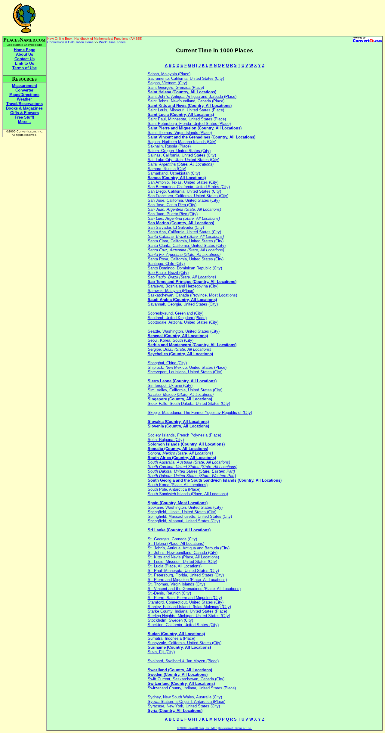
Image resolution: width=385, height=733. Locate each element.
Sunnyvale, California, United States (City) (184, 643)
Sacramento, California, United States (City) (186, 78)
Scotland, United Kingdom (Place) (177, 317)
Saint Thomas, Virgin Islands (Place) (180, 132)
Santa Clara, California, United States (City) (185, 241)
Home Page (24, 50)
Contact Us (24, 59)
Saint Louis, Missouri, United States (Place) (186, 110)
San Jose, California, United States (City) (184, 200)
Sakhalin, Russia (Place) (169, 146)
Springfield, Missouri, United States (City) (184, 521)
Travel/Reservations (24, 103)
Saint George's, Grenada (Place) (176, 87)
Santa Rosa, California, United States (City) (185, 259)
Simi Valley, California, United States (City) (185, 390)
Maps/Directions (24, 94)
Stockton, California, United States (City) (183, 625)
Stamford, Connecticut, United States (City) (185, 602)
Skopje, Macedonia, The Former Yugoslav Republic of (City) (200, 412)
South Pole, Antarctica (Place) (174, 489)
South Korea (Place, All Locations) (178, 485)
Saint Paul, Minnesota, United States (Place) (187, 119)
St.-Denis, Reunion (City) (169, 593)
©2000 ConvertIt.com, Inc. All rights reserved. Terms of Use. (214, 728)
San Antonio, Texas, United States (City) (183, 182)
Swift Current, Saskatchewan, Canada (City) (186, 679)
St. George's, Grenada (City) (172, 539)
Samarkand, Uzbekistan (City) (174, 173)
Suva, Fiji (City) (161, 652)
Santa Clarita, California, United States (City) (187, 245)
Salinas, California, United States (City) (182, 155)
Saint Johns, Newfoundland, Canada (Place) (186, 101)
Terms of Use (24, 68)
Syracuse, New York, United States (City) (184, 706)
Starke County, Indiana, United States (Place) (187, 611)
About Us (24, 54)
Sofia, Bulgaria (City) (166, 439)
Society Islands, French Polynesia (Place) (184, 435)
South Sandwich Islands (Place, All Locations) (188, 494)
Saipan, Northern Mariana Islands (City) (182, 141)
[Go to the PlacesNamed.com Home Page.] (24, 31)
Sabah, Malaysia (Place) (169, 74)
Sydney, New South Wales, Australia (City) (185, 697)
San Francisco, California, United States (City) (188, 196)
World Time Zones (112, 42)
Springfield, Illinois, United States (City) (182, 512)
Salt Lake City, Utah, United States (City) (183, 159)
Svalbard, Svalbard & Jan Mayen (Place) (183, 661)
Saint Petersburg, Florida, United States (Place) (189, 123)
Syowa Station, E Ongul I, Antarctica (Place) (186, 701)
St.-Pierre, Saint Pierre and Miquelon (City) (185, 597)
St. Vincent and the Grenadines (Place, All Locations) (194, 588)
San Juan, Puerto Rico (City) (173, 214)
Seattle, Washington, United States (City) (184, 331)
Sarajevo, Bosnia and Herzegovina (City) (183, 286)
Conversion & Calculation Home (70, 42)
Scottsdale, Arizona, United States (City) (183, 322)
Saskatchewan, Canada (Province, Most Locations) (192, 295)
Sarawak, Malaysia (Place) (171, 290)
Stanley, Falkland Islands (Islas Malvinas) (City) (189, 606)
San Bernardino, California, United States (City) (189, 187)
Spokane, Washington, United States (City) (185, 507)
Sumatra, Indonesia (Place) (171, 638)
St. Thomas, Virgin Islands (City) (176, 584)
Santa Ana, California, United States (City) (184, 232)
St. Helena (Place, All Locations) (176, 543)
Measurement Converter (24, 87)
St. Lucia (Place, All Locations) (175, 566)
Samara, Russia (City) (167, 168)
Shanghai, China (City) (167, 363)
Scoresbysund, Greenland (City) (175, 313)
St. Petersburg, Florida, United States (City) (186, 575)
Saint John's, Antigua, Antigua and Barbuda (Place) (192, 96)
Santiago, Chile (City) (166, 263)
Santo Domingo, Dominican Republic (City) (185, 268)
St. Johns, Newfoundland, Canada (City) (182, 552)
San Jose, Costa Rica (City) (172, 205)
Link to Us (24, 63)
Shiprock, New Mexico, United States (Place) (187, 367)
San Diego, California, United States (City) (184, 191)
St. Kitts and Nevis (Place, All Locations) (183, 557)
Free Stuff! (24, 117)
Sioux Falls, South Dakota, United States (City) (189, 403)
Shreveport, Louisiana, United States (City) (185, 372)
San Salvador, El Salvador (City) (176, 227)
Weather (24, 99)
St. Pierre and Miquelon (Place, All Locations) (187, 579)
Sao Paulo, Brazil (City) (168, 272)
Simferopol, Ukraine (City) (170, 385)
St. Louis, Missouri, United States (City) (182, 561)
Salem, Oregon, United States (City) (179, 150)
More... (24, 122)
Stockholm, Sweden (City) (170, 620)
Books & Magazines (24, 108)
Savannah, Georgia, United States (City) (183, 304)
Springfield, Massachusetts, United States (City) (190, 516)
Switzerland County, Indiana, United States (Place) (192, 688)
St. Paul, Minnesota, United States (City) (183, 570)
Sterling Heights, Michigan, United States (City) (189, 615)
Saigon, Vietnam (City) (167, 83)
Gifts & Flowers (24, 112)
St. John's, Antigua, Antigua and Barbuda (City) (188, 548)
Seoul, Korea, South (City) (170, 340)
